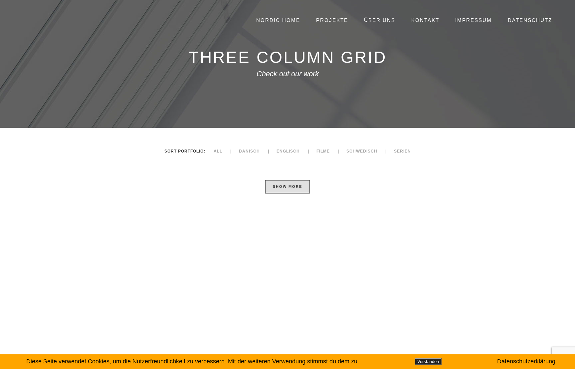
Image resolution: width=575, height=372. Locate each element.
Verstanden (428, 361)
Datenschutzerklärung (526, 361)
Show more (287, 186)
